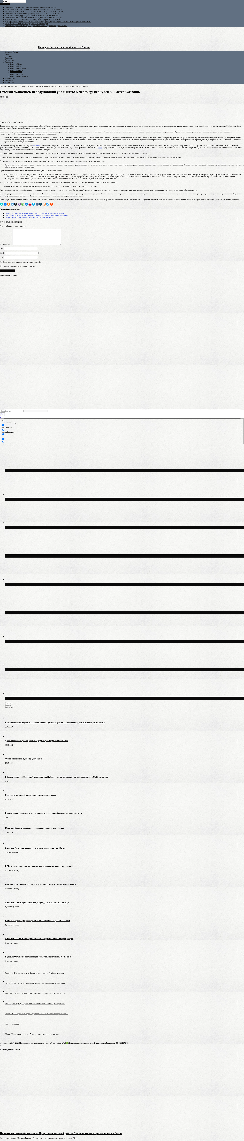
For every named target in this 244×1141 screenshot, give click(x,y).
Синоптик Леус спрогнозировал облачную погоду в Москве (41, 669)
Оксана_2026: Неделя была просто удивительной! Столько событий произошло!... (36, 1014)
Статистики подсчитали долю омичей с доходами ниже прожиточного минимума (36, 215)
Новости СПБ (15, 66)
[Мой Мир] (26, 204)
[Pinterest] (30, 204)
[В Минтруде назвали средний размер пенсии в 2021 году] (4, 325)
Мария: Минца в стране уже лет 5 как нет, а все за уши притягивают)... (32, 1034)
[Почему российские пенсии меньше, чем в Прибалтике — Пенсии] (4, 353)
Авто (7, 54)
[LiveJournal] (40, 204)
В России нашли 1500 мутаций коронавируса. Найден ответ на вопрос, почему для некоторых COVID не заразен (56, 777)
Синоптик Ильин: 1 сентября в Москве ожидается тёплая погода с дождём (33, 18)
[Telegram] (12, 204)
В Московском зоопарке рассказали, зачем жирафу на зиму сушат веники (33, 9)
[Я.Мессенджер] (1, 204)
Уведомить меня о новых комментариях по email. (22, 262)
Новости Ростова (16, 74)
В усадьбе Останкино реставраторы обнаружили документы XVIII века (32, 20)
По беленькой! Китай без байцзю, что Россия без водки (26, 24)
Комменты (9, 707)
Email (2, 253)
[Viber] (19, 204)
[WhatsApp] (22, 204)
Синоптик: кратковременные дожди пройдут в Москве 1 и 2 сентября (32, 13)
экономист (37, 146)
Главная (3, 86)
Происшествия (10, 58)
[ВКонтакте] (5, 204)
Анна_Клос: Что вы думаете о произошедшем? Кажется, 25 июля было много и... (36, 993)
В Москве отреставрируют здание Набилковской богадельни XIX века (32, 16)
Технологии (9, 82)
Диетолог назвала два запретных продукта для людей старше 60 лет (36, 740)
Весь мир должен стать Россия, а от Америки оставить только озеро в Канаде (34, 11)
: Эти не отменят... (12, 1024)
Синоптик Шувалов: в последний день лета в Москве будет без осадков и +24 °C (36, 26)
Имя (1, 249)
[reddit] (51, 204)
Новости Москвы (16, 64)
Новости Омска (16, 72)
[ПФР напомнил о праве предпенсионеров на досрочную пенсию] (4, 397)
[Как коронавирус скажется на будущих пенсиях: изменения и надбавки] (4, 369)
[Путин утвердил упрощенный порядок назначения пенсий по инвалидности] (4, 315)
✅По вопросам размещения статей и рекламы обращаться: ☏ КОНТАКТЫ (97, 1043)
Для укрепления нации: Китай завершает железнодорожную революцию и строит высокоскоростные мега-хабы (48, 22)
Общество (9, 62)
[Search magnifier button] (2, 414)
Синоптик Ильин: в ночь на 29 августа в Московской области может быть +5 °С (53, 698)
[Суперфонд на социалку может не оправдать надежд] (4, 406)
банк (100, 148)
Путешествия (10, 78)
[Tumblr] (37, 204)
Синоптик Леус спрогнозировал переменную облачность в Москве (30, 7)
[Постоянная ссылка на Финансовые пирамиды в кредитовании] (9, 754)
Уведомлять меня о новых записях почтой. (19, 266)
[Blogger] (44, 204)
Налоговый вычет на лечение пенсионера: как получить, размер (34, 828)
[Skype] (33, 204)
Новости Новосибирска (19, 76)
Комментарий (6, 244)
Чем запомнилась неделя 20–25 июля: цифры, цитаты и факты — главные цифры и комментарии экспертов (55, 722)
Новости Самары (16, 70)
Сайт (2, 257)
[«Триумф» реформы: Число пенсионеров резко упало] (4, 296)
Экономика (9, 60)
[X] (15, 204)
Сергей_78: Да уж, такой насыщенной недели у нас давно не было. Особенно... (35, 983)
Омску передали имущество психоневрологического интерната (29, 217)
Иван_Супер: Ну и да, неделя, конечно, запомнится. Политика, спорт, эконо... (35, 1004)
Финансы (8, 56)
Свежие (8, 705)
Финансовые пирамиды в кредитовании (23, 759)
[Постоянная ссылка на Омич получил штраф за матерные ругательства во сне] (9, 791)
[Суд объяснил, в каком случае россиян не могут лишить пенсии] (4, 287)
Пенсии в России (11, 52)
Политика (9, 80)
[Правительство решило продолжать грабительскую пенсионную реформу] (4, 306)
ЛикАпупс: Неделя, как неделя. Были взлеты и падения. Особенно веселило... (35, 973)
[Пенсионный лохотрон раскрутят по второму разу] (4, 378)
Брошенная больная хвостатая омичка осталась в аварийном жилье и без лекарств (43, 813)
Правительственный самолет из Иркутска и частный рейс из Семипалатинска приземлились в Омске (61, 1133)
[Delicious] (47, 204)
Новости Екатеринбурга (19, 68)
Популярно (9, 703)
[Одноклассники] (8, 204)
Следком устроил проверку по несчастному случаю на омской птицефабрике (34, 213)
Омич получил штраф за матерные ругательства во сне (30, 795)
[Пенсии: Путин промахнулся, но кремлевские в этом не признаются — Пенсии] (4, 343)
